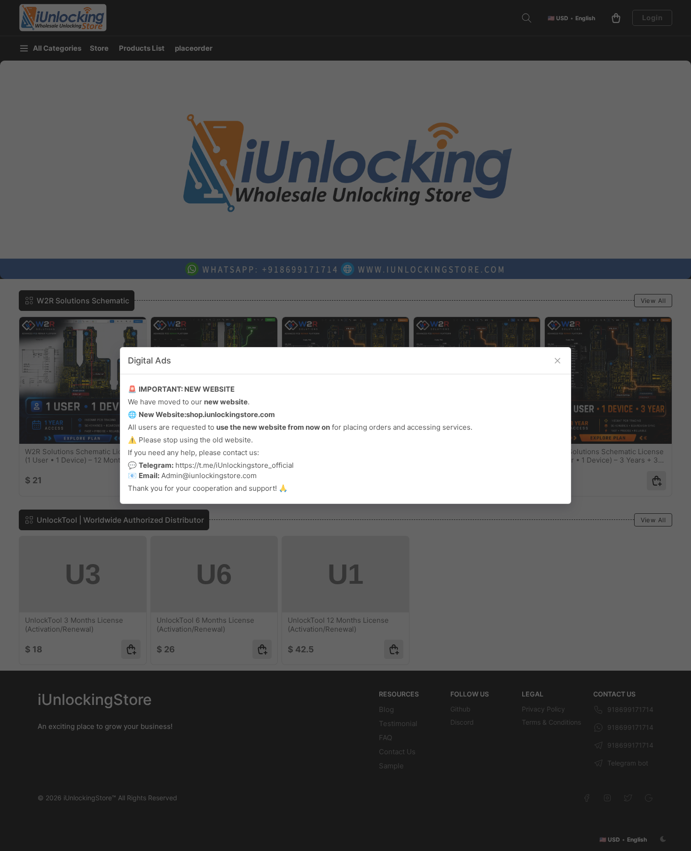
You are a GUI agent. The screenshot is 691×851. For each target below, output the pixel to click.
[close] (557, 360)
